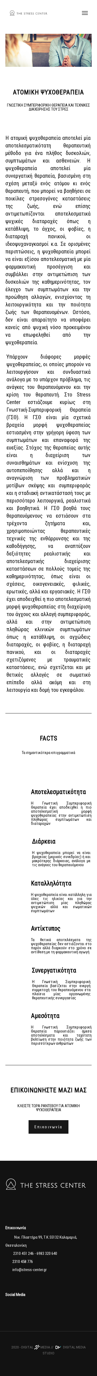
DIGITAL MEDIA (35, 1347)
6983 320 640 (47, 1253)
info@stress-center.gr (29, 1269)
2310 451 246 (23, 1253)
